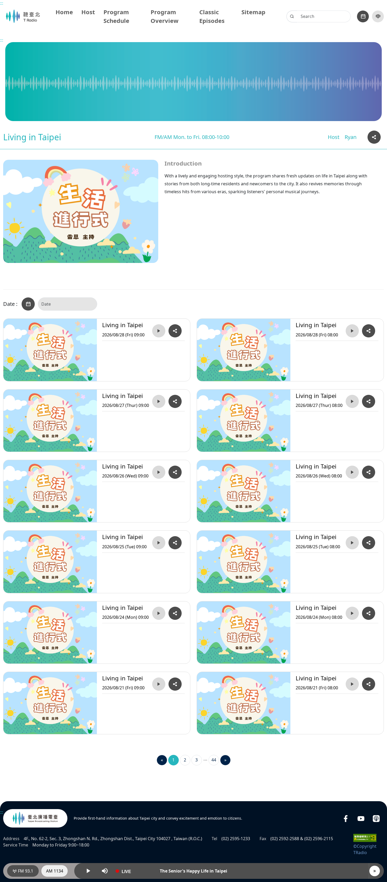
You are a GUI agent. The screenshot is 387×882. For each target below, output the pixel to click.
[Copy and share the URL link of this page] (374, 137)
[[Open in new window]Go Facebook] (345, 818)
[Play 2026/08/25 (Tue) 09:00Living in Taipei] (158, 542)
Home (64, 12)
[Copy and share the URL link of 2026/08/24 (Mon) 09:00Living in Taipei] (175, 613)
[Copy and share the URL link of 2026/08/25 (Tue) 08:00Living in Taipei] (368, 542)
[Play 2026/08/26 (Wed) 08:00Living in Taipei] (352, 472)
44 (213, 760)
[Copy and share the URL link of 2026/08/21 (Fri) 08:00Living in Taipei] (368, 684)
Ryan (350, 137)
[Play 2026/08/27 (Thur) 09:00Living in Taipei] (158, 401)
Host (88, 12)
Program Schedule (116, 16)
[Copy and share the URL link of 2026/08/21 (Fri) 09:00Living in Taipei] (175, 684)
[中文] (378, 16)
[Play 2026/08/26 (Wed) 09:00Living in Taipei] (158, 472)
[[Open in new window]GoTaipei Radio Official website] (35, 818)
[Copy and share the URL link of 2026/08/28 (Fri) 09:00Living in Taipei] (175, 330)
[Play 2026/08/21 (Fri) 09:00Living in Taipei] (158, 684)
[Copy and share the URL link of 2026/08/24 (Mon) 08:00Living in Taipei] (368, 613)
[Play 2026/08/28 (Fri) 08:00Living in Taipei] (352, 330)
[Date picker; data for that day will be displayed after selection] (363, 16)
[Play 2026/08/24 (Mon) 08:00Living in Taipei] (352, 613)
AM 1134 (54, 871)
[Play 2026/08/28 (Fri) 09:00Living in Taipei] (158, 330)
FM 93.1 (25, 871)
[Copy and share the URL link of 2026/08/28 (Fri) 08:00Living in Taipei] (368, 330)
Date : (10, 304)
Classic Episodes (212, 16)
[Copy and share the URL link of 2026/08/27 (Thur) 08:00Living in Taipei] (368, 401)
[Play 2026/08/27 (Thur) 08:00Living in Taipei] (352, 401)
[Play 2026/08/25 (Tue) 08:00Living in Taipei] (352, 542)
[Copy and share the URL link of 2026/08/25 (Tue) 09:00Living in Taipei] (175, 542)
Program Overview (164, 16)
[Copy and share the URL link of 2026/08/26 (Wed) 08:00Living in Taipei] (368, 472)
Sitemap (253, 12)
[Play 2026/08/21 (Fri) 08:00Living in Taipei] (352, 684)
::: (1, 3)
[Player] (374, 871)
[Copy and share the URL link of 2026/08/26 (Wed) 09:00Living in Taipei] (175, 472)
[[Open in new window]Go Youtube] (361, 818)
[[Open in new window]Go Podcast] (376, 818)
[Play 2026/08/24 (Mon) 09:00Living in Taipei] (158, 613)
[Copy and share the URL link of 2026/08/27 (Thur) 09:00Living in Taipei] (175, 401)
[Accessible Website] (364, 837)
